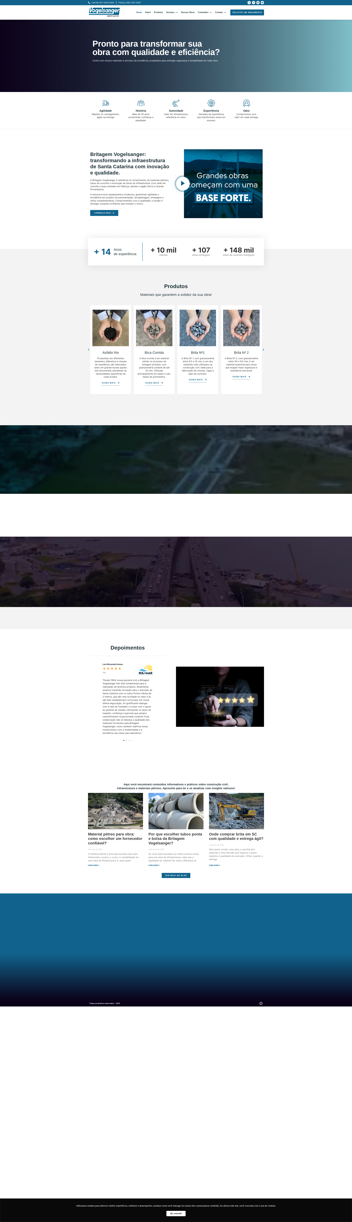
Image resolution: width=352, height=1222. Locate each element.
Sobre (148, 12)
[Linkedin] (258, 2)
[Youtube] (262, 2)
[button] (88, 350)
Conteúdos (203, 12)
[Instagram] (253, 2)
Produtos (158, 12)
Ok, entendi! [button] (176, 1213)
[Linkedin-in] (108, 971)
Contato (219, 12)
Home (139, 12)
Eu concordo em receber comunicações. (149, 914)
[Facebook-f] (249, 2)
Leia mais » (93, 865)
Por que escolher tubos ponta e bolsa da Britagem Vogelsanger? (175, 838)
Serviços (170, 12)
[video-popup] (183, 184)
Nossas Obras (188, 12)
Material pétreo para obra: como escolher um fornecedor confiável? (115, 838)
